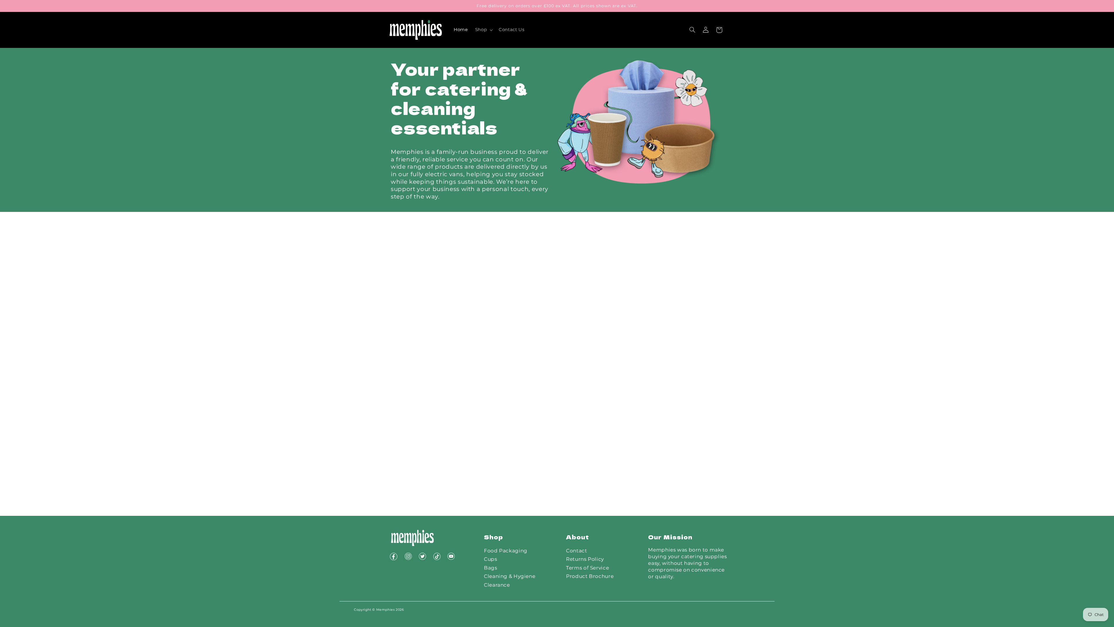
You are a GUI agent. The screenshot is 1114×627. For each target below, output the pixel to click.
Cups (490, 559)
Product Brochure (590, 576)
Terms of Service (587, 568)
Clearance (497, 585)
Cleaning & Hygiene (509, 576)
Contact (576, 551)
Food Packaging (505, 551)
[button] (483, 30)
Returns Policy (585, 559)
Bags (490, 568)
